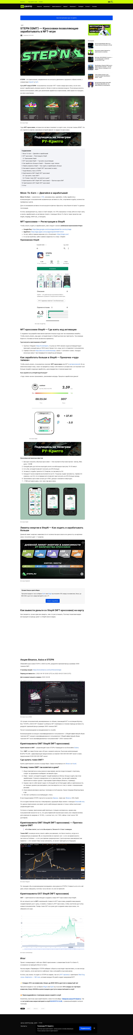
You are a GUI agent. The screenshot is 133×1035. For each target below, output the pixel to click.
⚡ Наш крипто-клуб (32, 1)
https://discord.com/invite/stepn (45, 350)
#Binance (36, 1008)
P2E (43, 197)
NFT (22, 25)
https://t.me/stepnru (42, 346)
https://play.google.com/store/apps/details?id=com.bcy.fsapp (51, 229)
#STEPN (42, 1008)
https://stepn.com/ (63, 234)
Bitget (50, 593)
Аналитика (46, 6)
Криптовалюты (56, 6)
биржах (55, 798)
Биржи (65, 6)
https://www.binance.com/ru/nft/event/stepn (47, 670)
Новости (39, 6)
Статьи (87, 6)
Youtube (41, 1)
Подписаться (85, 1028)
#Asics (28, 1008)
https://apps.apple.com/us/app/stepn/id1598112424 (47, 232)
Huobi (74, 763)
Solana (76, 747)
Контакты (22, 1)
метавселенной (75, 364)
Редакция (25, 35)
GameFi (31, 82)
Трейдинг (81, 6)
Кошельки (72, 6)
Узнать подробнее (52, 601)
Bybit (43, 593)
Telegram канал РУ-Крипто (71, 999)
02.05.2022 (30, 35)
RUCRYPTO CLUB (56, 1001)
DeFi (36, 82)
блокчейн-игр (79, 801)
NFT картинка (64, 974)
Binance (68, 763)
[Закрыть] (94, 1028)
